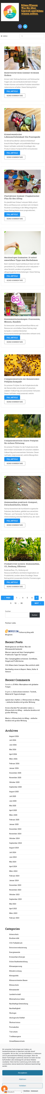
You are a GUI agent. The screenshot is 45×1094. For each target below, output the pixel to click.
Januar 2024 (14, 880)
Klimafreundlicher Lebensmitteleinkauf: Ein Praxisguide (22, 135)
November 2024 (15, 834)
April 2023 (13, 908)
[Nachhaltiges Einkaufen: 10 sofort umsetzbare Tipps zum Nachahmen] (22, 243)
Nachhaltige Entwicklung (18, 1004)
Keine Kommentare (15, 96)
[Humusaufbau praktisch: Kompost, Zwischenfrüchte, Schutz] (22, 487)
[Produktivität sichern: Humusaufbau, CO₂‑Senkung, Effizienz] (22, 549)
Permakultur (14, 1027)
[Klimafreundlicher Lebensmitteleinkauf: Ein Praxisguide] (22, 119)
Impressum (34, 1091)
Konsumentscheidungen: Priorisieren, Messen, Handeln (22, 320)
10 (15, 603)
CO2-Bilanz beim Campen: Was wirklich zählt (22, 665)
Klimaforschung (15, 971)
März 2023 (13, 913)
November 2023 (15, 890)
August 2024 (14, 848)
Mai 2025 (12, 806)
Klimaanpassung (15, 966)
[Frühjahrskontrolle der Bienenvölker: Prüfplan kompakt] (22, 365)
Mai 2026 (12, 749)
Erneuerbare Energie (17, 957)
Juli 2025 (12, 796)
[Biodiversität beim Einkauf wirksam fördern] (22, 58)
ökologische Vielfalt (17, 1018)
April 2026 (13, 754)
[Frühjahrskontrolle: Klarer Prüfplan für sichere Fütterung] (22, 426)
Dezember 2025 (15, 773)
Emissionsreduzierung (18, 948)
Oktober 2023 (14, 894)
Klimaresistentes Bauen (18, 980)
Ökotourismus (14, 1022)
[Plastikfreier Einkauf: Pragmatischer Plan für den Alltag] (22, 181)
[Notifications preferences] (4, 1088)
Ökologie (12, 1013)
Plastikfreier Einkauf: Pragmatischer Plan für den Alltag (21, 197)
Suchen (8, 611)
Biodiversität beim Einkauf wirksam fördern (21, 73)
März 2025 (13, 815)
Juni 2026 (12, 745)
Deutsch (10, 1092)
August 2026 (14, 736)
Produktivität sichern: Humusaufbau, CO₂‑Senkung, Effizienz (22, 565)
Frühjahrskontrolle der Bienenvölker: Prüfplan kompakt (22, 380)
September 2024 (15, 843)
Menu (5, 36)
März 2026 (13, 759)
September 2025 (15, 787)
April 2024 (13, 866)
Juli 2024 (12, 852)
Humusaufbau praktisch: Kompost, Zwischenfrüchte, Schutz (21, 503)
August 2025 (14, 792)
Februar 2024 (14, 876)
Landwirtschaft (15, 994)
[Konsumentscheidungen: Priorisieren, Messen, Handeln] (22, 304)
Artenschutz (14, 934)
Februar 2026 (14, 763)
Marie (7, 718)
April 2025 (13, 810)
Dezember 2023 (15, 885)
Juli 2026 (12, 740)
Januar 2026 (14, 768)
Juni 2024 (12, 857)
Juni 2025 (12, 801)
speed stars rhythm (12, 700)
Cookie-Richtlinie (24, 1091)
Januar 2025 (14, 824)
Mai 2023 (12, 904)
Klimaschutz (14, 985)
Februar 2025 (14, 820)
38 (21, 603)
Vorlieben (22, 1086)
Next (37, 603)
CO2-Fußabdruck (15, 943)
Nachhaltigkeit (14, 1008)
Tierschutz (13, 1032)
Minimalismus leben (17, 999)
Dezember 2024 (15, 829)
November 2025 (15, 778)
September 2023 (15, 899)
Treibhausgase (15, 1036)
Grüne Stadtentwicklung (18, 962)
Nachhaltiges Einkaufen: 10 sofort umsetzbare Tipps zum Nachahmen (21, 258)
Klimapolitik (13, 976)
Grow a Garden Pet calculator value (18, 708)
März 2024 (13, 871)
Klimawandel (14, 990)
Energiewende (14, 952)
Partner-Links (10, 623)
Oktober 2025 (14, 782)
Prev (8, 598)
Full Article (12, 91)
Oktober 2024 (14, 838)
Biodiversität (14, 938)
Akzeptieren (22, 1073)
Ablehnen (22, 1079)
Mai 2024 (12, 862)
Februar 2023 (14, 918)
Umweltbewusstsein (17, 1041)
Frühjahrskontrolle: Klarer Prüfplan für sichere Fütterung (21, 441)
